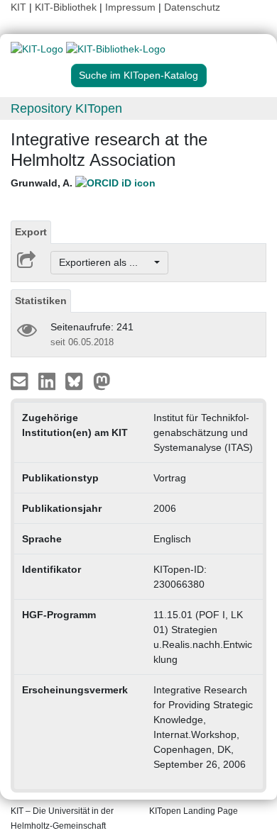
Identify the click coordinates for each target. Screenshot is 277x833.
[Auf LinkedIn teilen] (48, 380)
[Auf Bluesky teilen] (77, 380)
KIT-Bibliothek (67, 7)
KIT (18, 7)
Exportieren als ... (105, 262)
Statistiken (41, 300)
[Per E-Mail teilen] (21, 380)
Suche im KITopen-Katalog (138, 75)
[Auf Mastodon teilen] (102, 380)
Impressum (130, 7)
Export (31, 231)
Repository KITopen (66, 108)
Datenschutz (192, 7)
